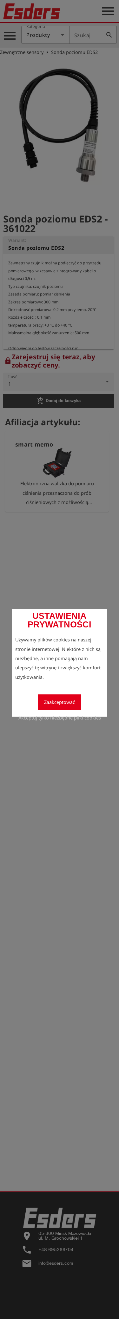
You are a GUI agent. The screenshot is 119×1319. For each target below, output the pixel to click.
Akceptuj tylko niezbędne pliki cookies (59, 717)
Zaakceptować (59, 702)
